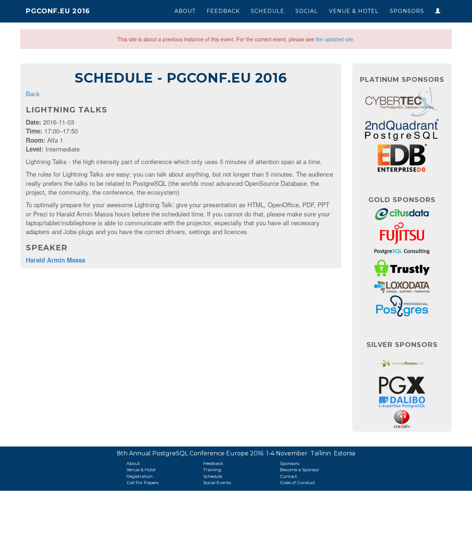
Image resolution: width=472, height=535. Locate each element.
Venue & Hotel (354, 11)
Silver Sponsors (402, 345)
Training (212, 469)
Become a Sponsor (299, 469)
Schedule (267, 11)
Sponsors (407, 11)
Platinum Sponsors (402, 80)
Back (33, 93)
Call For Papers (142, 482)
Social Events (217, 482)
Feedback (223, 11)
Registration (139, 476)
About (184, 11)
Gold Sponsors (401, 200)
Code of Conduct (297, 482)
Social (306, 11)
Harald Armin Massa (55, 260)
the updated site (334, 39)
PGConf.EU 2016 (58, 11)
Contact (288, 476)
